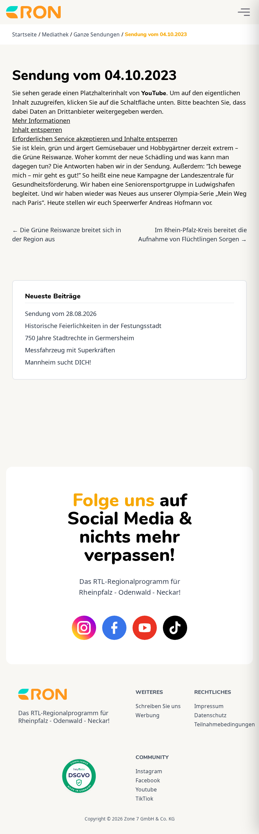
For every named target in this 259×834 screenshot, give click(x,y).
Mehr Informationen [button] (41, 120)
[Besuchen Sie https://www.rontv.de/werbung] (129, 417)
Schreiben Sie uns (158, 706)
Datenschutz (210, 715)
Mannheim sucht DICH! (58, 362)
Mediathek (55, 34)
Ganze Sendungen (97, 34)
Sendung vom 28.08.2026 (60, 314)
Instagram (149, 771)
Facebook (148, 780)
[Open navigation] (244, 12)
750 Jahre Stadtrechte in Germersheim (79, 338)
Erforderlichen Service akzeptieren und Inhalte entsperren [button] (94, 139)
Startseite (24, 34)
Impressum (209, 706)
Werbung (148, 715)
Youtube (146, 789)
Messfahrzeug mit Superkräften (70, 350)
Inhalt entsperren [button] (37, 130)
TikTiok (144, 798)
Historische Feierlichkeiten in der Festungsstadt (93, 326)
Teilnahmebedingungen (217, 724)
